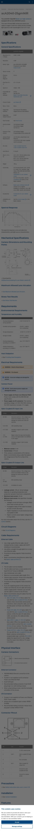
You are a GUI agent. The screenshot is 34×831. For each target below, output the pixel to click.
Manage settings (17, 826)
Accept (17, 822)
